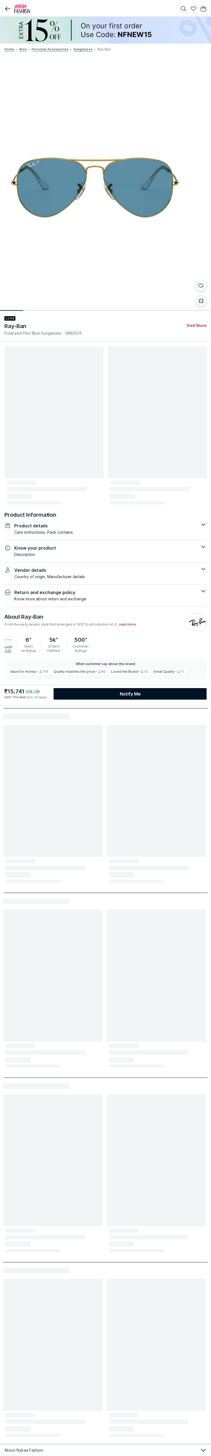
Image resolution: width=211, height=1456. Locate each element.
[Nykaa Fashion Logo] (94, 8)
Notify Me (130, 694)
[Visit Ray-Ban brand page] (197, 622)
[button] (7, 8)
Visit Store (197, 325)
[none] (105, 30)
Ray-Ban (15, 326)
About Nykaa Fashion (23, 1450)
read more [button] (127, 624)
